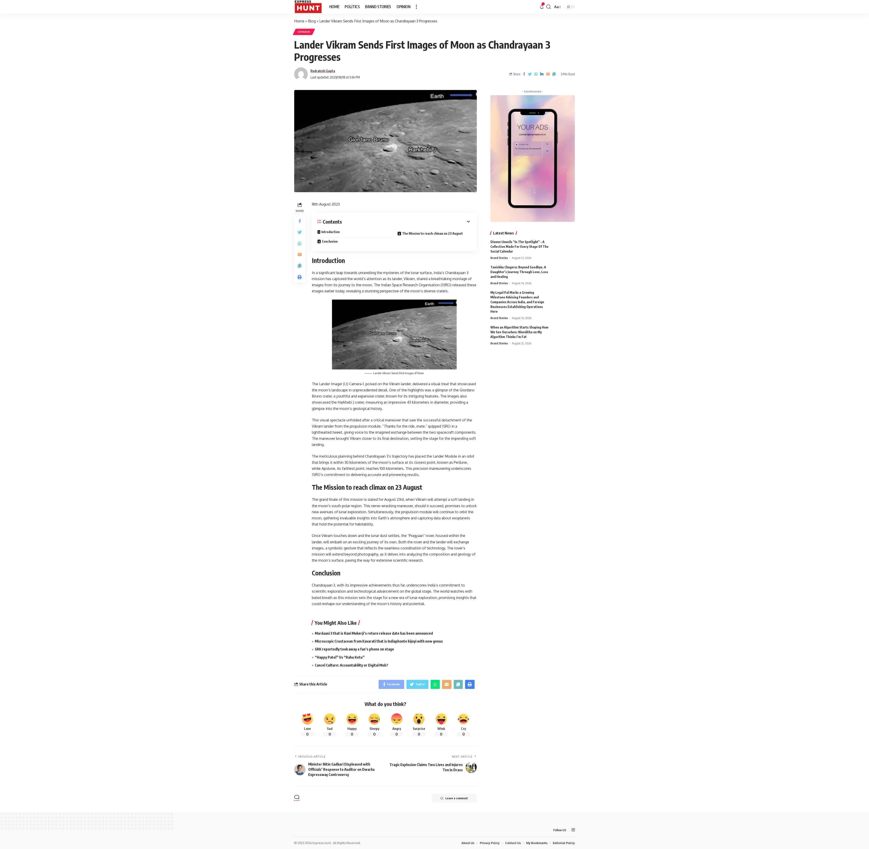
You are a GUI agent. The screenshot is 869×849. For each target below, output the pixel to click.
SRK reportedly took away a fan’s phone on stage (354, 649)
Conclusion (330, 241)
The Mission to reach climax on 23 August (432, 233)
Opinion (304, 31)
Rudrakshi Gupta (322, 71)
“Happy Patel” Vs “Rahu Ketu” (340, 657)
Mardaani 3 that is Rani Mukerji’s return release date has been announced (374, 633)
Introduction (330, 232)
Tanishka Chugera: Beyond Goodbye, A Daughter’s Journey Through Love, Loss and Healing (519, 272)
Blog (312, 21)
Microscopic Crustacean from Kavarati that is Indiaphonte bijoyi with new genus (379, 641)
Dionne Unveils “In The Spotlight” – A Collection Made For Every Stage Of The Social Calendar (519, 246)
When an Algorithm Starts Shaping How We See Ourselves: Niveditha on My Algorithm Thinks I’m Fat (519, 332)
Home (299, 21)
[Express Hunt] (308, 7)
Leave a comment (456, 798)
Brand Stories (499, 258)
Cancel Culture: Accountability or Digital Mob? (351, 665)
